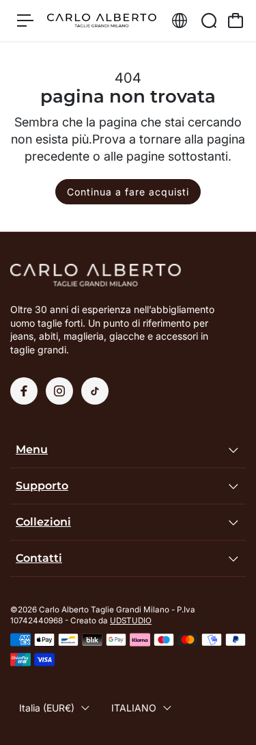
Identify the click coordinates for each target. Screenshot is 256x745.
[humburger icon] (25, 20)
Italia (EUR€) (46, 708)
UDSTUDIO (131, 620)
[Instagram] (59, 391)
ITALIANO (133, 708)
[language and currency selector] (179, 20)
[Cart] (235, 20)
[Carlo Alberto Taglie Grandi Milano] (101, 20)
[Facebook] (24, 391)
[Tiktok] (95, 391)
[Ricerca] (209, 20)
